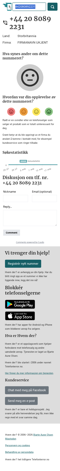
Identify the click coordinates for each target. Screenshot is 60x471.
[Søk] (53, 7)
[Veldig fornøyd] (49, 112)
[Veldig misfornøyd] (11, 112)
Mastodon (10, 439)
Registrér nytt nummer (23, 264)
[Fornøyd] (36, 112)
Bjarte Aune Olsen (43, 435)
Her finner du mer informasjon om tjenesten (29, 373)
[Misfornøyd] (24, 112)
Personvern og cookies (17, 445)
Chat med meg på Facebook (27, 390)
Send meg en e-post (21, 401)
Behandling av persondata (19, 452)
